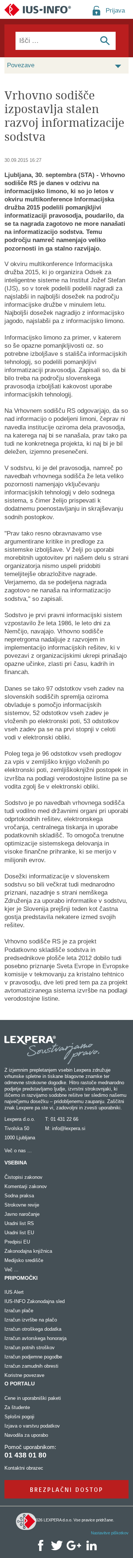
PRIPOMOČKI (21, 1278)
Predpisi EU (17, 1242)
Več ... (11, 1269)
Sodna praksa (19, 1195)
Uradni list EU (19, 1232)
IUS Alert (14, 1292)
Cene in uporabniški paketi (32, 1398)
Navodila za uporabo (26, 1435)
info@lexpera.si (68, 1128)
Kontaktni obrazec (23, 1468)
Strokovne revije (21, 1205)
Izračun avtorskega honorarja (35, 1338)
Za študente (17, 1407)
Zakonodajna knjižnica (28, 1251)
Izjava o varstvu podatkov (32, 1426)
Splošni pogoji (19, 1416)
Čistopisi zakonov (23, 1177)
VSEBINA (15, 1163)
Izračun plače (18, 1310)
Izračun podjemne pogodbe (33, 1357)
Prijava (115, 10)
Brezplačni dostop (66, 1489)
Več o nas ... (18, 1150)
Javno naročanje (22, 1214)
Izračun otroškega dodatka (32, 1329)
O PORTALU (19, 1384)
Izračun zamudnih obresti (31, 1366)
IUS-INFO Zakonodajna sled (34, 1301)
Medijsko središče (23, 1260)
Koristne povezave (24, 1375)
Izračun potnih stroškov (29, 1347)
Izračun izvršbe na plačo (30, 1320)
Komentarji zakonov (25, 1186)
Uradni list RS (19, 1223)
